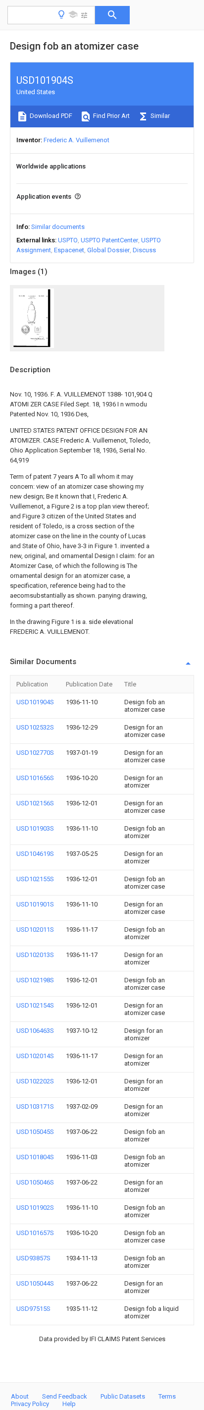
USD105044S (35, 1283)
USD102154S (35, 1005)
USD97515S (33, 1308)
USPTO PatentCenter (109, 240)
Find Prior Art (111, 115)
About (20, 1396)
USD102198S (35, 980)
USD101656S (35, 778)
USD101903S (35, 828)
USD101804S (35, 1157)
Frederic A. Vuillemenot (76, 140)
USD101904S (35, 702)
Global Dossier (108, 250)
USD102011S (35, 929)
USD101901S (35, 904)
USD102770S (35, 752)
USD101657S (35, 1233)
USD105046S (35, 1182)
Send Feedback (64, 1396)
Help (69, 1404)
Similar (159, 115)
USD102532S (35, 727)
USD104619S (35, 853)
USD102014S (35, 1056)
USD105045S (35, 1131)
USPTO (68, 240)
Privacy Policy (30, 1404)
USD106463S (35, 1030)
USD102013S (35, 955)
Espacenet (69, 250)
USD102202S (35, 1081)
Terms (167, 1396)
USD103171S (35, 1106)
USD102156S (35, 803)
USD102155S (35, 879)
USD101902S (35, 1207)
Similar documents (58, 226)
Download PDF (50, 115)
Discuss (144, 250)
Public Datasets (123, 1396)
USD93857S (33, 1258)
